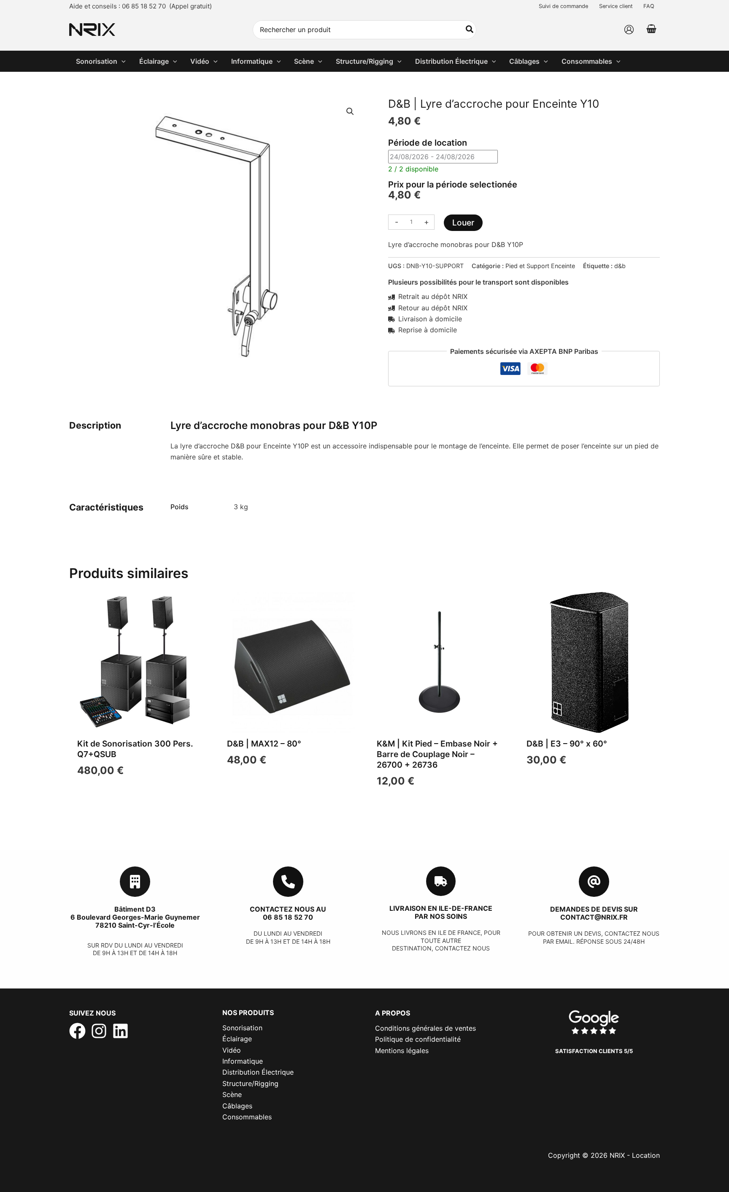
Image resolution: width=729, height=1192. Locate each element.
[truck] (441, 881)
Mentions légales (402, 1050)
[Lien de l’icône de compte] (629, 29)
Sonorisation (242, 1028)
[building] (135, 881)
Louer (463, 222)
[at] (594, 881)
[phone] (288, 881)
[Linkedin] (120, 1031)
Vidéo (231, 1050)
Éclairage (237, 1039)
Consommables (247, 1117)
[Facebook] (77, 1031)
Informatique (242, 1061)
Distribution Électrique (258, 1072)
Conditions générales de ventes (425, 1028)
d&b (620, 265)
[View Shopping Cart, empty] (651, 29)
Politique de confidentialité (418, 1039)
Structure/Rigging (250, 1083)
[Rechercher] (470, 30)
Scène (232, 1094)
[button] (121, 61)
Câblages (237, 1106)
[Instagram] (99, 1031)
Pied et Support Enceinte (540, 265)
